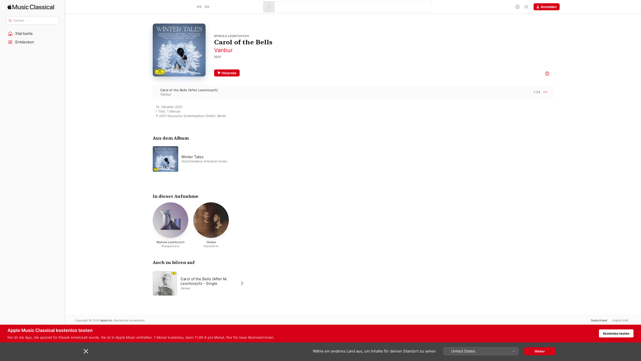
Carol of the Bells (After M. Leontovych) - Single (204, 281)
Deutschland (599, 320)
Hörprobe (229, 73)
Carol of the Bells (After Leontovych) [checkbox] (189, 90)
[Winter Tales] (215, 159)
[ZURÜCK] (199, 7)
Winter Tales (192, 156)
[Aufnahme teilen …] (547, 73)
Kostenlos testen (616, 333)
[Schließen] (86, 351)
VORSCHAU (533, 92)
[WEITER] (207, 7)
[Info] (518, 6)
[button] (33, 33)
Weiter (540, 351)
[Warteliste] (526, 6)
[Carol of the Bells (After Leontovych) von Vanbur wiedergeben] (148, 92)
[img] (31, 7)
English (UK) (620, 320)
